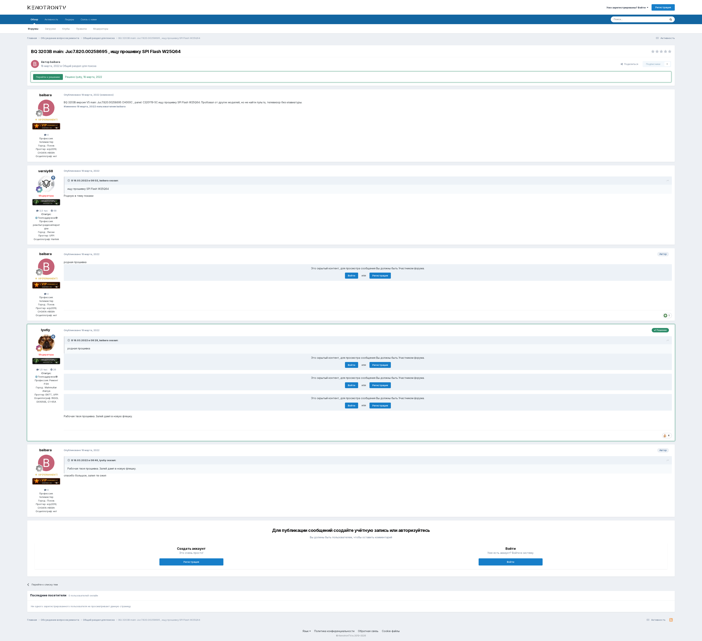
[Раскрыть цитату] (69, 180)
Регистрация (663, 7)
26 (54, 369)
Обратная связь (368, 631)
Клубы (66, 28)
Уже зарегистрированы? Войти (626, 7)
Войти (351, 275)
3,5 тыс (43, 210)
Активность (51, 19)
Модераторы (100, 28)
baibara (55, 61)
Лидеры (69, 19)
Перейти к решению (48, 77)
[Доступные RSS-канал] (671, 620)
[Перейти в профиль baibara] (35, 64)
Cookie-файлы (391, 631)
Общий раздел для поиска (79, 65)
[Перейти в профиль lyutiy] (46, 343)
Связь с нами (89, 19)
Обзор (34, 19)
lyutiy (45, 330)
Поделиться (630, 64)
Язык (306, 631)
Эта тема (657, 19)
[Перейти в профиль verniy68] (46, 184)
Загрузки (50, 28)
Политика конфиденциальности (334, 631)
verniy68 (45, 171)
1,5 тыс (43, 369)
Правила (81, 28)
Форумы (33, 28)
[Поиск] (671, 19)
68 (54, 210)
